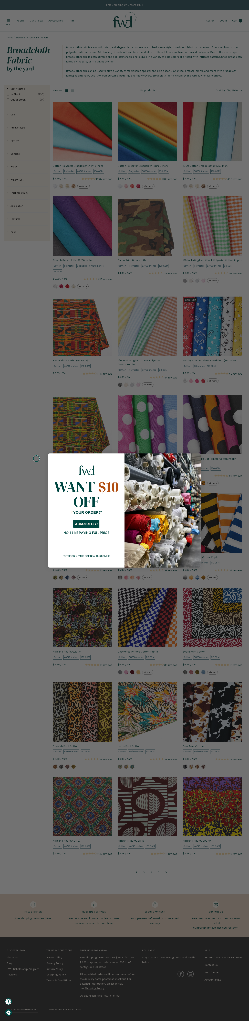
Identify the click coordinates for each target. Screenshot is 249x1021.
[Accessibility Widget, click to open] (8, 1001)
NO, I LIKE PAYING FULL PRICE (86, 533)
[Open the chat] (8, 1012)
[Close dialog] (36, 458)
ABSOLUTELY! (86, 524)
